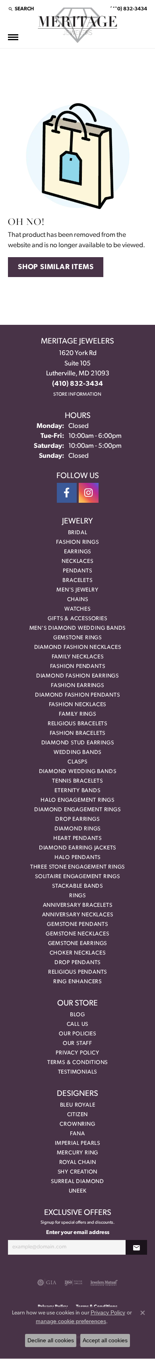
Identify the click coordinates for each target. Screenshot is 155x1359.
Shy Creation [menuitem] (78, 1172)
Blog (77, 1015)
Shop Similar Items (55, 267)
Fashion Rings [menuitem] (77, 542)
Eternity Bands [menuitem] (77, 791)
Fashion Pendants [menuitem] (77, 667)
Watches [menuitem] (77, 609)
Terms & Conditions (77, 1063)
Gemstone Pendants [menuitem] (77, 924)
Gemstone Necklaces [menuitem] (77, 934)
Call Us (78, 1024)
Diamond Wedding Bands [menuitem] (77, 772)
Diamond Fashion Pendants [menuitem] (77, 695)
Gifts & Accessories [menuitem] (77, 619)
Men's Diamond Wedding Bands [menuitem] (77, 628)
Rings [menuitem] (77, 896)
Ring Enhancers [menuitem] (77, 982)
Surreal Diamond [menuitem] (77, 1182)
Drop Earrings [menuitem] (77, 819)
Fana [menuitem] (77, 1134)
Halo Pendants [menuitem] (77, 858)
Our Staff (77, 1044)
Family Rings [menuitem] (77, 714)
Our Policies (77, 1034)
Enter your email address (77, 1232)
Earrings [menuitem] (77, 552)
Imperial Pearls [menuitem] (77, 1143)
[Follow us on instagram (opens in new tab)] (89, 493)
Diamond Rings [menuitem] (77, 829)
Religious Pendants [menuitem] (77, 972)
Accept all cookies (105, 1340)
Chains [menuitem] (77, 600)
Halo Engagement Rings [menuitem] (77, 800)
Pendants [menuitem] (77, 571)
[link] (127, 9)
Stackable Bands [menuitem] (77, 886)
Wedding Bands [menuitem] (77, 753)
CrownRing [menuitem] (77, 1124)
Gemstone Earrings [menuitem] (77, 944)
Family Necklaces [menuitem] (78, 657)
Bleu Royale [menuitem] (77, 1105)
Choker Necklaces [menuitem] (78, 953)
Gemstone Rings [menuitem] (77, 638)
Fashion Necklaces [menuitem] (78, 705)
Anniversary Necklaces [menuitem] (77, 915)
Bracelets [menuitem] (77, 581)
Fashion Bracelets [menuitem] (78, 733)
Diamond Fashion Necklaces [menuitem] (77, 647)
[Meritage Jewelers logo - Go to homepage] (77, 25)
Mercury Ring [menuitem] (78, 1153)
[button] (21, 9)
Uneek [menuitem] (78, 1191)
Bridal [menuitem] (77, 533)
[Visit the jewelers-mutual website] (104, 1283)
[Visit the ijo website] (73, 1283)
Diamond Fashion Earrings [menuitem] (77, 676)
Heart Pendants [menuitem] (77, 839)
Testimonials (77, 1072)
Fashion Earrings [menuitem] (77, 686)
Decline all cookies (50, 1340)
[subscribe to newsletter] (136, 1247)
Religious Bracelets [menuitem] (77, 724)
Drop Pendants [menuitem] (77, 963)
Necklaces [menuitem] (77, 561)
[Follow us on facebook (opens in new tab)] (67, 493)
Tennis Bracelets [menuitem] (77, 781)
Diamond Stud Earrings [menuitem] (77, 743)
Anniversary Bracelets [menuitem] (77, 905)
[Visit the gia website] (46, 1283)
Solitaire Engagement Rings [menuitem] (77, 877)
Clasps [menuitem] (77, 762)
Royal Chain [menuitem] (77, 1163)
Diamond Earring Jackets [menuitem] (77, 848)
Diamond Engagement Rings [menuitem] (77, 810)
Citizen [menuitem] (77, 1115)
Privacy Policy (77, 1053)
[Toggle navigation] (13, 37)
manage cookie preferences (71, 1321)
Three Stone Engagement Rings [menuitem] (77, 867)
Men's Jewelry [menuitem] (77, 590)
